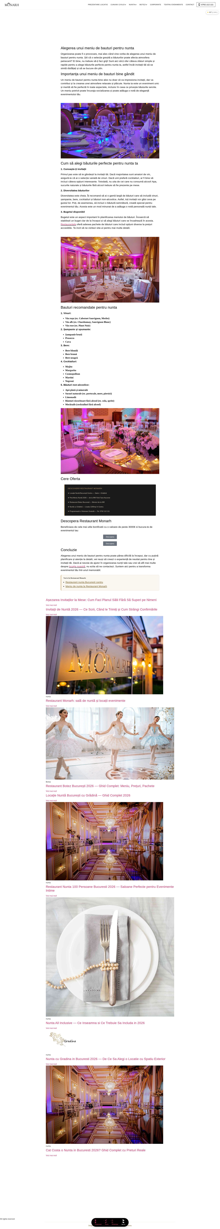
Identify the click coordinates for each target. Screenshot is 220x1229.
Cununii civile (117, 5)
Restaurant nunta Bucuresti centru (84, 582)
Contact (190, 5)
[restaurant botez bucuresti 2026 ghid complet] (110, 743)
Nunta (132, 5)
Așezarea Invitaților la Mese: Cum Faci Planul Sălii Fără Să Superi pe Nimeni (101, 600)
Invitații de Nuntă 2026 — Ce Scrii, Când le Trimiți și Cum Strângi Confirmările (101, 609)
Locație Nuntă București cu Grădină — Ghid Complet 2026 (88, 795)
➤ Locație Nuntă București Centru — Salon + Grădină (87, 493)
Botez (143, 5)
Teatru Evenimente (173, 5)
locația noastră (77, 566)
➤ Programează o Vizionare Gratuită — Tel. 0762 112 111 (89, 511)
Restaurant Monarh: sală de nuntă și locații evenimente (85, 700)
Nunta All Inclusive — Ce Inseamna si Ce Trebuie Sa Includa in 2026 (95, 1023)
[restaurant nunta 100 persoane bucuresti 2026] (110, 841)
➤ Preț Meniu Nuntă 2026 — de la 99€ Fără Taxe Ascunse (89, 498)
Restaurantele (68, 224)
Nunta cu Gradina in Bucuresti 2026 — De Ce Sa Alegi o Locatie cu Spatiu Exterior (105, 1059)
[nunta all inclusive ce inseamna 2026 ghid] (110, 957)
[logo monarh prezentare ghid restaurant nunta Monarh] (110, 655)
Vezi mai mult (51, 605)
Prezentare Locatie (98, 5)
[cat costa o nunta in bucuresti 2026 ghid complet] (110, 1105)
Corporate (155, 5)
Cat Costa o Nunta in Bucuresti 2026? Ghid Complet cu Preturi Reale (96, 1150)
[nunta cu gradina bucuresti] (110, 1041)
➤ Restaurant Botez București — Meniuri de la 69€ (86, 502)
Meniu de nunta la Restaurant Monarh (86, 586)
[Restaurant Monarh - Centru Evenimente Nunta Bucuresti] (12, 4)
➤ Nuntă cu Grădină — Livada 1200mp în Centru (85, 507)
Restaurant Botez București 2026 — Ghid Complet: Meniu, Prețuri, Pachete (100, 786)
